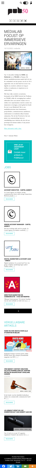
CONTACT (18, 465)
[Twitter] (21, 20)
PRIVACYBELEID (26, 458)
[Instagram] (14, 20)
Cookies (7, 460)
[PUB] (18, 12)
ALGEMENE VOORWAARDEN (12, 458)
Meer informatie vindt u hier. (13, 128)
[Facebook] (10, 20)
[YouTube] (25, 20)
